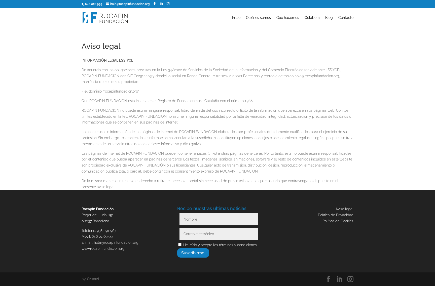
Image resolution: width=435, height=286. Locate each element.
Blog (329, 18)
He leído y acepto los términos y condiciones (220, 245)
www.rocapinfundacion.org (103, 249)
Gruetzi (93, 279)
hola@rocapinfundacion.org (116, 242)
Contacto (345, 18)
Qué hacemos (287, 18)
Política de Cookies (337, 221)
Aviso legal (344, 209)
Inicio (236, 18)
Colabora (312, 18)
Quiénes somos (258, 18)
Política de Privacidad (335, 215)
